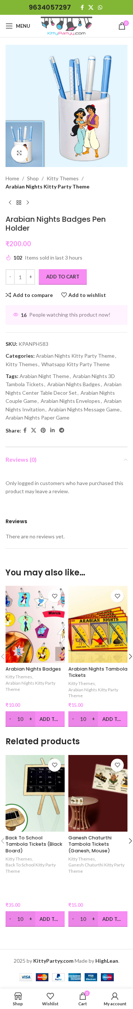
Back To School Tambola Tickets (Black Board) (34, 844)
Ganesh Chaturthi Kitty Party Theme (96, 868)
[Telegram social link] (61, 430)
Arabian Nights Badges (73, 384)
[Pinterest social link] (43, 430)
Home (12, 178)
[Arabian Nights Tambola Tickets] (97, 624)
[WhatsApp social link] (100, 8)
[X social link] (91, 8)
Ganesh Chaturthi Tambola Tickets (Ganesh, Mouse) (90, 844)
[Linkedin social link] (52, 430)
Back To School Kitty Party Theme (31, 868)
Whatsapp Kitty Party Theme (75, 364)
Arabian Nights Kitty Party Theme (47, 186)
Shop (33, 178)
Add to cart (62, 277)
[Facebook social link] (82, 8)
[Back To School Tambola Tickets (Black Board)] (35, 793)
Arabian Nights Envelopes (70, 401)
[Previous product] (10, 202)
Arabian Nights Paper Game (37, 417)
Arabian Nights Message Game (84, 409)
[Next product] (27, 202)
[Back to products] (18, 202)
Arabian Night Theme (44, 376)
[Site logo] (66, 25)
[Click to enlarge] (19, 153)
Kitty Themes (63, 178)
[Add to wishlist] (54, 595)
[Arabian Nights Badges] (35, 624)
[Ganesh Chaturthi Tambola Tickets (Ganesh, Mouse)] (97, 793)
